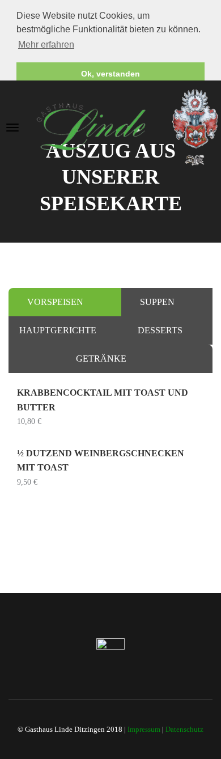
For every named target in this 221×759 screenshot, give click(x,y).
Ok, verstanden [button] (110, 73)
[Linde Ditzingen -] (127, 127)
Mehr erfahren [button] (46, 44)
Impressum (144, 729)
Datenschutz (184, 729)
